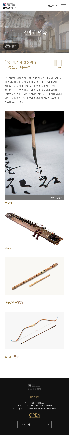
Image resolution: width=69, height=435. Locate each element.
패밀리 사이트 (28, 424)
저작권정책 (34, 397)
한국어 (51, 6)
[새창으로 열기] (34, 415)
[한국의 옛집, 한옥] (11, 46)
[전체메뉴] (63, 6)
